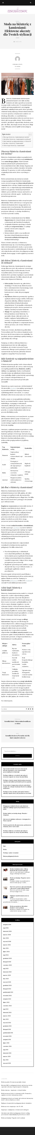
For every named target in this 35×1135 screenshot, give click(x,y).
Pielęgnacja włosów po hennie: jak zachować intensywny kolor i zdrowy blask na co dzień (17, 1099)
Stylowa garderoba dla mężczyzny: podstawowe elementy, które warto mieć (17, 825)
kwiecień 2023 (7, 972)
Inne (4, 846)
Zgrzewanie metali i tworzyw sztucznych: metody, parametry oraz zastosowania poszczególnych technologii (15, 770)
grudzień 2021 (7, 1026)
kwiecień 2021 (7, 1053)
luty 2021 (5, 1060)
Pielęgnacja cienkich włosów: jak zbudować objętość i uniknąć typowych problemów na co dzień (16, 807)
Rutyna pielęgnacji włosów (11, 856)
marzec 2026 (7, 934)
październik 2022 (8, 992)
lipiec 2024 (6, 951)
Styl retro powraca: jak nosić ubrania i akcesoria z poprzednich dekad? (20, 887)
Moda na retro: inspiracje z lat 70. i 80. (12, 1106)
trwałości (28, 580)
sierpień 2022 (7, 999)
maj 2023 (5, 968)
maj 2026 (5, 928)
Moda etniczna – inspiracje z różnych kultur (13, 1090)
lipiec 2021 (6, 1043)
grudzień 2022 (7, 985)
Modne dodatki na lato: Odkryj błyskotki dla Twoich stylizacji (19, 869)
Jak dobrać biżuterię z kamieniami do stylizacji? (17, 139)
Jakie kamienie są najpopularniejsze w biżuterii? (17, 141)
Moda (17, 21)
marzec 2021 (6, 1056)
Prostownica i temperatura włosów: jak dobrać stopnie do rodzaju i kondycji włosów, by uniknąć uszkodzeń (17, 786)
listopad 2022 (7, 989)
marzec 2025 (7, 945)
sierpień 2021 (7, 1039)
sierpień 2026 (7, 924)
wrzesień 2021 (7, 1036)
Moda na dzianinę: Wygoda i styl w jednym (13, 1118)
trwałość (13, 388)
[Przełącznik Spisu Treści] (29, 134)
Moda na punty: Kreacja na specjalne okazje (13, 1082)
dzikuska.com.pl (17, 64)
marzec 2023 (7, 975)
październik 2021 (8, 1033)
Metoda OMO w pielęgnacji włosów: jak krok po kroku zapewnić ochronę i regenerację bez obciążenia (16, 1086)
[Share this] (26, 709)
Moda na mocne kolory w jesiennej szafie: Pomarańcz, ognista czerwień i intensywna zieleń (16, 1094)
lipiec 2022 (6, 1002)
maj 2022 (5, 1009)
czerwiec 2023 (7, 965)
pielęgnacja (14, 580)
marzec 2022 (7, 1016)
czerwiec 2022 (7, 1005)
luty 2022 (6, 1019)
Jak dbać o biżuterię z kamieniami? (13, 143)
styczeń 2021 (7, 1063)
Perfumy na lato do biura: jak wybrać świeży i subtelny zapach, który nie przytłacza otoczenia (17, 792)
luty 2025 (6, 948)
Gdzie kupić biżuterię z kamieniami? (14, 145)
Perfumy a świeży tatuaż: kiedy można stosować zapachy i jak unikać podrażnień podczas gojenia (17, 781)
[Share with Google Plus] (30, 709)
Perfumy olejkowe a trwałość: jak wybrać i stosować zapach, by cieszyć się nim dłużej (15, 776)
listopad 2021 (7, 1029)
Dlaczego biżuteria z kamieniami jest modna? (16, 137)
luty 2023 (6, 978)
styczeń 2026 (7, 941)
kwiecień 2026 (7, 931)
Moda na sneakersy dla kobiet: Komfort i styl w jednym (19, 907)
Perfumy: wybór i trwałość (10, 853)
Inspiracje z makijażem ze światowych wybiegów (15, 1110)
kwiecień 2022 (7, 1012)
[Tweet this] (28, 709)
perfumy (16, 528)
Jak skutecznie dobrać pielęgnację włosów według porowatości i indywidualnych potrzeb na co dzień (15, 1113)
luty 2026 (6, 938)
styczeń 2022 (7, 1022)
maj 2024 (5, 955)
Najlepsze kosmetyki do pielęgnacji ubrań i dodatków (16, 1103)
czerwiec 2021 (7, 1046)
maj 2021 (5, 1049)
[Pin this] (33, 709)
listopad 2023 (7, 962)
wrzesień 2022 (7, 995)
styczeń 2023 (7, 982)
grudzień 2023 (7, 958)
